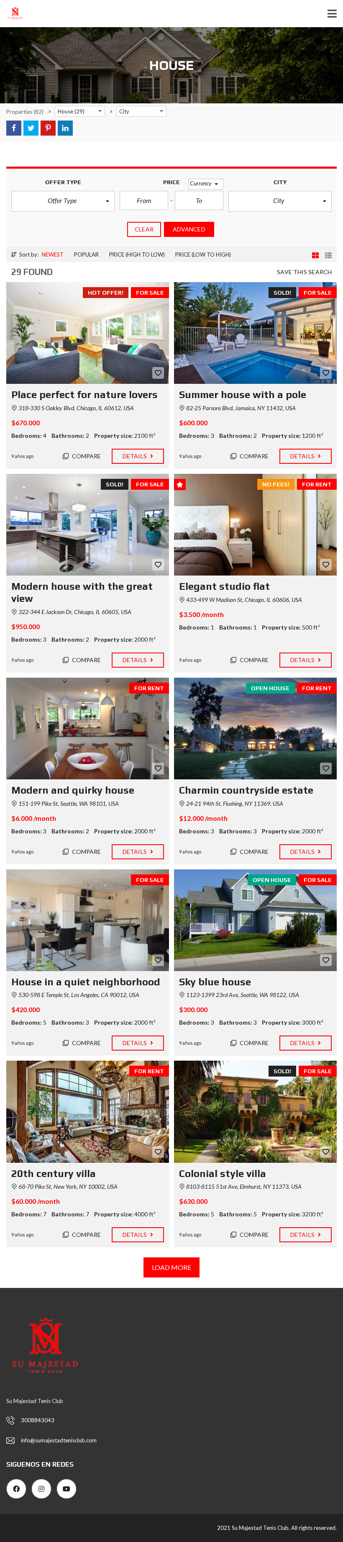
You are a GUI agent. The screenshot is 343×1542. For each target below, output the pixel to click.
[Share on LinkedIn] (65, 128)
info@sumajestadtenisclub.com (59, 1440)
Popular (86, 254)
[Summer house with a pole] (255, 333)
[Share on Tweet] (30, 128)
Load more (172, 1267)
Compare (86, 456)
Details (135, 456)
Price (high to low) (137, 254)
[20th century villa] (87, 1111)
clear (144, 229)
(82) (25, 111)
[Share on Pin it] (48, 128)
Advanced (189, 229)
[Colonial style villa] (255, 1111)
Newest (53, 254)
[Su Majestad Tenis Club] (11, 13)
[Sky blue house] (255, 920)
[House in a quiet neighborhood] (87, 920)
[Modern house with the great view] (87, 525)
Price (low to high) (203, 254)
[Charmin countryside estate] (255, 728)
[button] (63, 201)
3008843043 (37, 1420)
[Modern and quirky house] (87, 728)
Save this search (304, 271)
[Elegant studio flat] (255, 525)
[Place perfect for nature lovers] (87, 333)
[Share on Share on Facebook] (13, 128)
